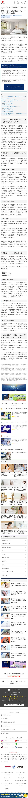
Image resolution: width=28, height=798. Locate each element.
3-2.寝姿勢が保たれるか (8, 109)
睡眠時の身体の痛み (5, 17)
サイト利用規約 (7, 775)
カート (22, 3)
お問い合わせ (6, 733)
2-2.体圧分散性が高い (7, 103)
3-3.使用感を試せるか (7, 111)
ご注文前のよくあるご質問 (9, 722)
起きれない (4, 564)
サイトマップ (7, 777)
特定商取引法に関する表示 (21, 780)
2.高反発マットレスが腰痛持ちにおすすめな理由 (13, 100)
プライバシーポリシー (21, 772)
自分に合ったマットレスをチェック (13, 87)
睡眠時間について (6, 543)
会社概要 (7, 780)
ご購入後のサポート (7, 726)
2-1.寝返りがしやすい (7, 101)
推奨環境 (21, 775)
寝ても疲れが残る (6, 557)
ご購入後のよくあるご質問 (9, 729)
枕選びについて (5, 575)
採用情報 (7, 788)
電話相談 (18, 3)
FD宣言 (21, 785)
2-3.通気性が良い (6, 104)
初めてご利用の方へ (7, 714)
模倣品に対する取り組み (21, 783)
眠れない (4, 550)
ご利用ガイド (6, 718)
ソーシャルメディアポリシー (7, 783)
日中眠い (4, 554)
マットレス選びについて (6, 15)
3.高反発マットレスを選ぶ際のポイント (11, 106)
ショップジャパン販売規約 (7, 772)
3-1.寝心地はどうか (7, 108)
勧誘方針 (7, 785)
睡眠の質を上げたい (17, 15)
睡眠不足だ (4, 561)
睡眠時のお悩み (5, 568)
